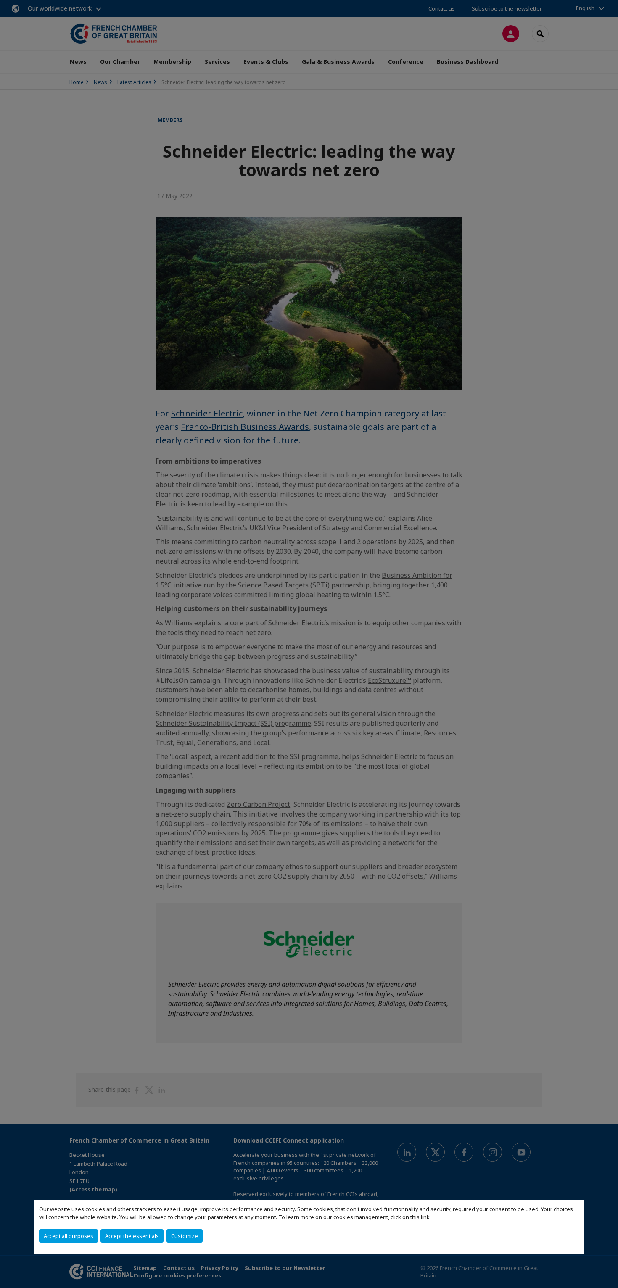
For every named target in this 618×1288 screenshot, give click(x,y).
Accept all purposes (68, 1236)
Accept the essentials (132, 1236)
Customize (184, 1236)
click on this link (410, 1217)
